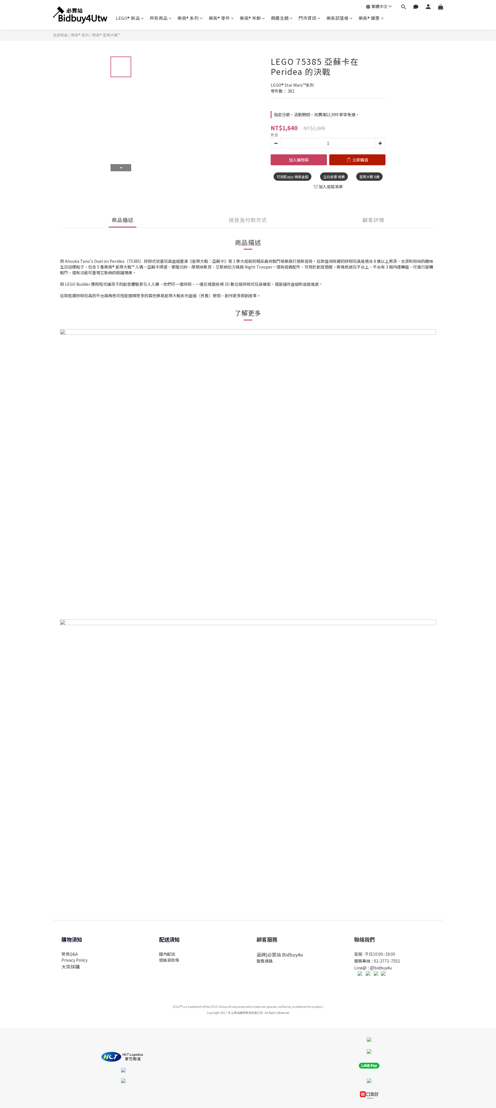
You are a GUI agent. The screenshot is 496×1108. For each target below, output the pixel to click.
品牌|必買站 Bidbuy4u (280, 954)
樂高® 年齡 (250, 18)
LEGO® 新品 (128, 18)
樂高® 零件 (219, 18)
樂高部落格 (337, 18)
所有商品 (159, 18)
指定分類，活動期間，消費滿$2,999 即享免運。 (316, 114)
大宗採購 (70, 966)
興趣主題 (280, 18)
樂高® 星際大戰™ (106, 35)
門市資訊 (307, 18)
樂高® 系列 (188, 18)
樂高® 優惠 (369, 18)
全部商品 (60, 35)
